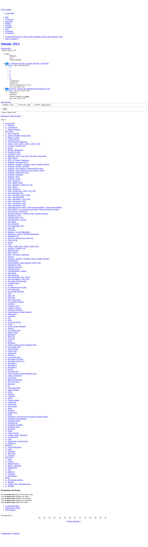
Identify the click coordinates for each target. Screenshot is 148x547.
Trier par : (23, 105)
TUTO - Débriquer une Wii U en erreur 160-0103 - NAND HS (27, 63)
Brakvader (27, 85)
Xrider (10, 65)
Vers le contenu (6, 9)
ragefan (26, 96)
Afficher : (6, 105)
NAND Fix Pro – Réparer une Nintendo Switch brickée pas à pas (27, 89)
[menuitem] (9, 21)
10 (10, 79)
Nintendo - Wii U (10, 43)
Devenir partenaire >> (74, 521)
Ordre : (38, 105)
